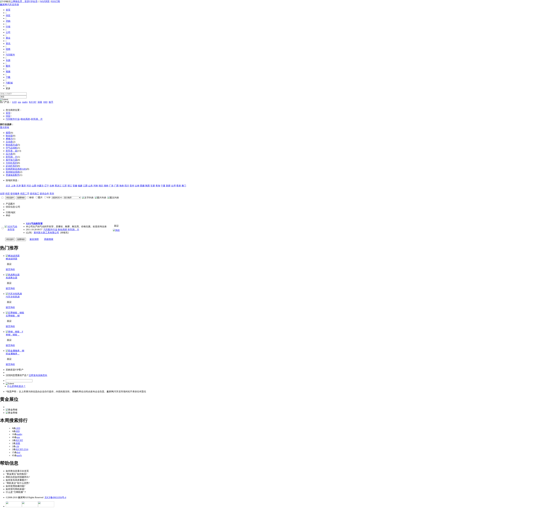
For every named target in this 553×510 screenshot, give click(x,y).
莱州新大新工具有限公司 (46, 232)
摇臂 (8, 132)
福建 (80, 185)
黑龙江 (58, 185)
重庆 (23, 185)
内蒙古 (40, 185)
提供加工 (34, 193)
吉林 (52, 185)
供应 (8, 116)
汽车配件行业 (13, 119)
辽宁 (46, 185)
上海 (13, 185)
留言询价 (10, 269)
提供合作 (44, 193)
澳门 (183, 185)
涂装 (40, 102)
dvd (18, 452)
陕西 (147, 185)
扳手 (51, 102)
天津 (18, 185)
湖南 (106, 185)
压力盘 (9, 154)
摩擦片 (9, 139)
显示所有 (4, 127)
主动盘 (9, 142)
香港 (178, 185)
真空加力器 (11, 160)
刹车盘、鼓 (11, 151)
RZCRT (32, 102)
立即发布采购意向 (38, 375)
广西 (116, 185)
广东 (111, 185)
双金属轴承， (13, 353)
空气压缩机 (11, 148)
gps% (19, 455)
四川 (126, 185)
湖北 (101, 185)
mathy (25, 102)
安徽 (75, 185)
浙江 (69, 185)
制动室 (9, 136)
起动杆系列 (11, 166)
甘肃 (152, 185)
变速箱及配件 (13, 175)
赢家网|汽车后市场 (9, 4)
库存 (52, 193)
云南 (137, 185)
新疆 (168, 185)
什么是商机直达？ (16, 386)
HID (45, 102)
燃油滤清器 (11, 259)
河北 (28, 185)
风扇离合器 (11, 278)
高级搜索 (48, 239)
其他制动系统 (13, 172)
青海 (158, 185)
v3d (17, 446)
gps (19, 102)
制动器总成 (11, 145)
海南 (121, 185)
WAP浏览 (45, 1)
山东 (90, 185)
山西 (34, 185)
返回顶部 (34, 239)
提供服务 (15, 193)
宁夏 (163, 185)
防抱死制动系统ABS (16, 169)
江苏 (64, 185)
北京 (8, 185)
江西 (85, 185)
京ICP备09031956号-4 (55, 497)
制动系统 (25, 119)
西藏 (142, 185)
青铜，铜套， (13, 334)
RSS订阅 (55, 1)
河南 (95, 185)
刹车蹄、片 (37, 119)
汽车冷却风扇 (13, 296)
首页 (8, 10)
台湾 (173, 185)
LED (14, 102)
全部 (2, 193)
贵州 (132, 185)
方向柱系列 (11, 163)
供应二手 (24, 193)
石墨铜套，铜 (13, 315)
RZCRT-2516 (22, 449)
